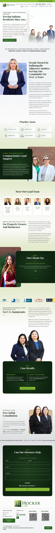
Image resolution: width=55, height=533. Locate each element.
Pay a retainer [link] (49, 1)
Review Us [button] (48, 528)
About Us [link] (26, 6)
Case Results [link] (42, 6)
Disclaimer (27, 483)
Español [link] (49, 4)
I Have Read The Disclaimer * (28, 485)
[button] (34, 278)
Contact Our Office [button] (9, 40)
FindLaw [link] (4, 529)
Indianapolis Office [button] (9, 520)
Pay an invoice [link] (42, 1)
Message (8, 473)
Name (7, 460)
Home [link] (22, 6)
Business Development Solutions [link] (26, 527)
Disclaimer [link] (5, 527)
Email (7, 467)
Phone (30, 460)
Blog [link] (47, 6)
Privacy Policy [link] (15, 527)
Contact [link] (50, 6)
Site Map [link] (10, 527)
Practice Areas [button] (34, 6)
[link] (9, 5)
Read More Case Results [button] (27, 388)
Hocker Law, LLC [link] (9, 526)
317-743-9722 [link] (40, 4)
